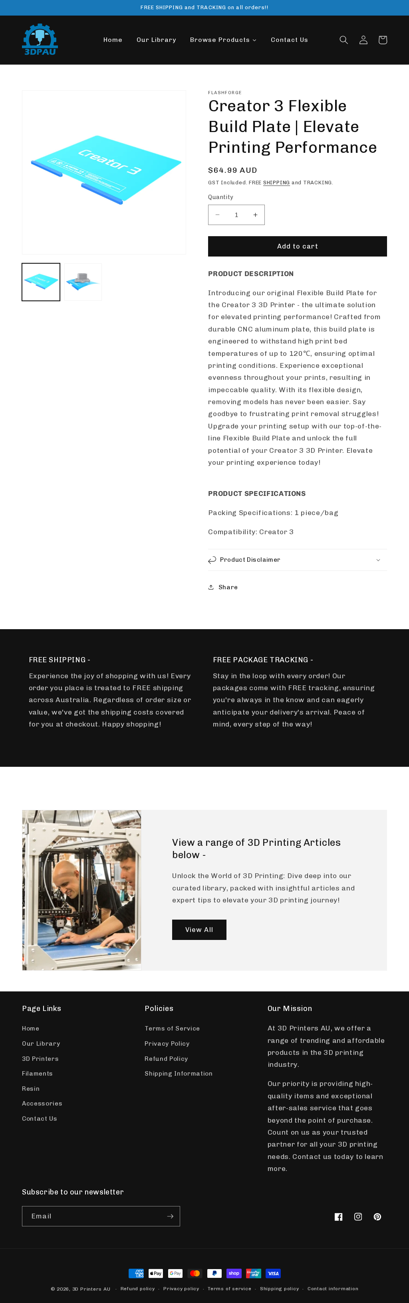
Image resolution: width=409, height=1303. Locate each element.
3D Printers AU (91, 1289)
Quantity (221, 197)
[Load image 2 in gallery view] (83, 282)
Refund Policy (166, 1058)
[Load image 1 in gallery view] (41, 282)
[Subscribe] (170, 1216)
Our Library (41, 1043)
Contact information (333, 1288)
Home (31, 1028)
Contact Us (40, 1118)
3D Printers (40, 1058)
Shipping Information (178, 1073)
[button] (343, 39)
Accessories (42, 1103)
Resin (31, 1088)
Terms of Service (172, 1028)
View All (199, 929)
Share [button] (228, 587)
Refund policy (138, 1288)
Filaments (37, 1073)
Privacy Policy (167, 1043)
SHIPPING (276, 183)
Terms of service (229, 1288)
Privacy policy (181, 1288)
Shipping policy (279, 1288)
